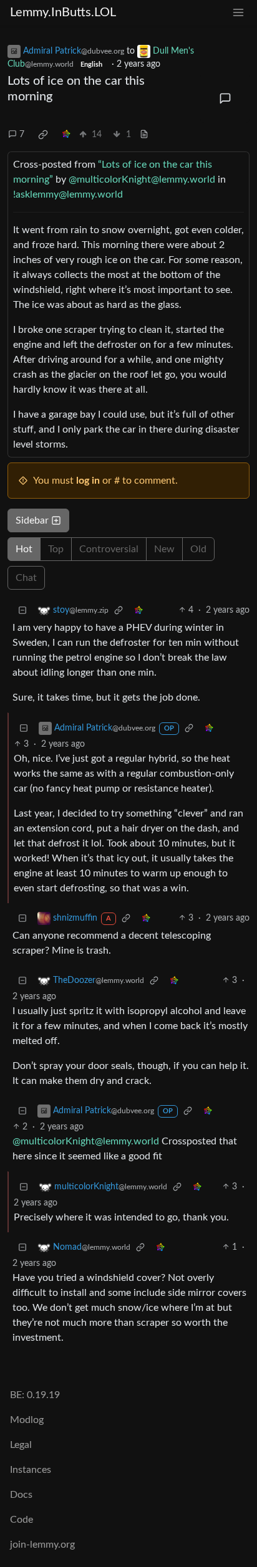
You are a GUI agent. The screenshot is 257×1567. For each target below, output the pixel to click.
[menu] (238, 13)
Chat (26, 578)
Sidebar (32, 520)
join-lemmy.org (42, 1545)
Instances (30, 1470)
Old (198, 549)
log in (88, 481)
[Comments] (225, 98)
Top (56, 549)
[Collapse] (22, 610)
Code (21, 1520)
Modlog (27, 1420)
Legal (21, 1445)
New (164, 549)
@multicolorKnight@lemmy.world (142, 179)
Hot (24, 549)
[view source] (144, 135)
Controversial (108, 549)
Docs (21, 1495)
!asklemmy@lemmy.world (68, 194)
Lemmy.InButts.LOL (63, 12)
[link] (43, 134)
